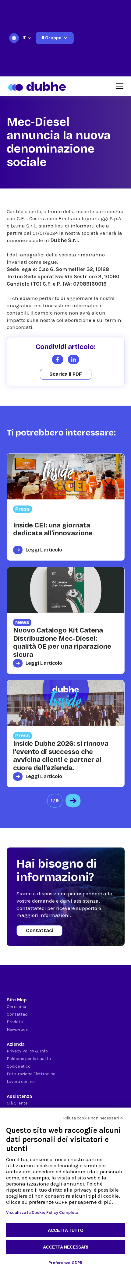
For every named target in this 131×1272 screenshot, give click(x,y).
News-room (18, 1029)
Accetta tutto (65, 1230)
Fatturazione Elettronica (31, 1073)
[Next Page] (73, 801)
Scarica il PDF (65, 374)
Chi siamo (16, 1006)
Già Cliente (17, 1103)
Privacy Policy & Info (27, 1051)
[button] (27, 38)
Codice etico (18, 1066)
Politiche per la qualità (29, 1058)
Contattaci (39, 930)
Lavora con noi (21, 1081)
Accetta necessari (65, 1247)
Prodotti (15, 1021)
